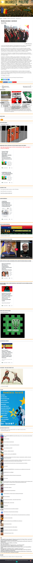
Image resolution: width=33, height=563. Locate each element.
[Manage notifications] (30, 560)
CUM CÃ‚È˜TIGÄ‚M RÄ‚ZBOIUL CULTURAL (9, 542)
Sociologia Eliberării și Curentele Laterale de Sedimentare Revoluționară (13, 493)
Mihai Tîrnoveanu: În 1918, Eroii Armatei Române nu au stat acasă (27, 86)
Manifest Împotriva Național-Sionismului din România (11, 511)
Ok (16, 561)
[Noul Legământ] (2, 479)
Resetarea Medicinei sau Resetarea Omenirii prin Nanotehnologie (12, 475)
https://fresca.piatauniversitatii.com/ (6, 193)
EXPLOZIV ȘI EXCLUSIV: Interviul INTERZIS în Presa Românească (13, 520)
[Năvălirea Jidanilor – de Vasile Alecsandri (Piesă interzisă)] (2, 445)
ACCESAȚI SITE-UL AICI (5, 235)
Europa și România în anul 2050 (8, 447)
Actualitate (5, 18)
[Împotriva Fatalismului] (2, 497)
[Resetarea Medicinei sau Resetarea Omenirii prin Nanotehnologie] (2, 476)
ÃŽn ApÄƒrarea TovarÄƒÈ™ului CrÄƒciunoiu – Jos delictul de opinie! (12, 544)
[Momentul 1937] (2, 506)
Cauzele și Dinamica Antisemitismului (9, 441)
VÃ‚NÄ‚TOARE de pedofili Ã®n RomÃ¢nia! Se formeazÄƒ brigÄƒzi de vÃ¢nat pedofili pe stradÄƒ (16, 547)
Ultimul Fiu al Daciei (6, 438)
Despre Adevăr (6, 466)
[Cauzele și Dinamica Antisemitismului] (2, 442)
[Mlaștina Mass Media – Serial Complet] (2, 503)
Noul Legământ (6, 478)
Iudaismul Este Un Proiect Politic (8, 517)
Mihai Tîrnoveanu (29, 43)
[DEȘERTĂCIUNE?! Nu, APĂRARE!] (2, 473)
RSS (1, 537)
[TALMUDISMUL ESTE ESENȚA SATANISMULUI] (2, 530)
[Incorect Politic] (16, 8)
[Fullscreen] (31, 257)
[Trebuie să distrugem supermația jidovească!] (2, 485)
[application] (16, 249)
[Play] (1, 257)
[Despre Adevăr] (2, 466)
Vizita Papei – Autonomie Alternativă (9, 450)
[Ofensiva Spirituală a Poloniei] (2, 524)
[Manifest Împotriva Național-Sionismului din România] (2, 512)
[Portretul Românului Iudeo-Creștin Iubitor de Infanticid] (2, 509)
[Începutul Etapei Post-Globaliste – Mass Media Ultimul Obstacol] (2, 500)
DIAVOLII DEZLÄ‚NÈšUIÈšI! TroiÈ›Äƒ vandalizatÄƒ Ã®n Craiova (12, 548)
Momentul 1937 (6, 505)
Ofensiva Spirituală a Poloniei (8, 523)
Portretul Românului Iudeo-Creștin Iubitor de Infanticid (11, 508)
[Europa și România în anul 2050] (2, 448)
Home (1, 18)
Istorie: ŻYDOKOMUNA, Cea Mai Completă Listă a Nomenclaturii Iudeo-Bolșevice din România (17, 514)
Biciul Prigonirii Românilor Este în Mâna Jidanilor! (10, 526)
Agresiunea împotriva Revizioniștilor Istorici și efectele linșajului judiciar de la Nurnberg (15, 463)
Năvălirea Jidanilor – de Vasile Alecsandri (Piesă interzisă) (11, 444)
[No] (31, 561)
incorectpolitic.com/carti (4, 124)
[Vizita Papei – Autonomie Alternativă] (2, 451)
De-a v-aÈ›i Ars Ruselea (4, 543)
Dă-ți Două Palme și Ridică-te (8, 487)
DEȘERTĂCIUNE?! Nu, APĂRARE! (8, 472)
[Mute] (29, 257)
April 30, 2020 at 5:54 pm (28, 104)
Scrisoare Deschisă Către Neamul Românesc (9, 490)
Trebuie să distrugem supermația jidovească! (9, 484)
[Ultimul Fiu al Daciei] (2, 439)
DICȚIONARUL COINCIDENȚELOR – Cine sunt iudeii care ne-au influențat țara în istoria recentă (17, 469)
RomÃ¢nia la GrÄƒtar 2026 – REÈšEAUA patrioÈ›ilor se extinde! (12, 545)
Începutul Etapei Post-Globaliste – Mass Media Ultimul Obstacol (12, 499)
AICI (7, 386)
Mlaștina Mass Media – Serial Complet (9, 502)
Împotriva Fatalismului (7, 496)
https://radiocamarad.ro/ (4, 312)
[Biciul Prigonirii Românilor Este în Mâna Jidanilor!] (2, 527)
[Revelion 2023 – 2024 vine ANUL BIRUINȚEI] (2, 454)
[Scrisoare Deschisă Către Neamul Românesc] (2, 491)
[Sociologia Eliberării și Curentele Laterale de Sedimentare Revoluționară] (2, 494)
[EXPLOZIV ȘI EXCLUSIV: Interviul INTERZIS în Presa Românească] (2, 521)
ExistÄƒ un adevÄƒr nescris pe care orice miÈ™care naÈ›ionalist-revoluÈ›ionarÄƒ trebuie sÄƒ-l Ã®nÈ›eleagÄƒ (16, 541)
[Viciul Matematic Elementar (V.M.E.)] (2, 533)
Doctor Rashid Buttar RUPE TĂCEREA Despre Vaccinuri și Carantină (6, 86)
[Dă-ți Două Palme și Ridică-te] (2, 488)
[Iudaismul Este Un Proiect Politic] (2, 518)
